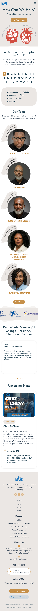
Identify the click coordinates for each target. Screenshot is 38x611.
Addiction (26, 92)
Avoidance (11, 101)
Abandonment (12, 92)
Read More (19, 302)
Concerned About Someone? (19, 523)
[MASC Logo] (4, 3)
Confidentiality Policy (14, 607)
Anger (9, 98)
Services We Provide (19, 533)
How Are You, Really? (19, 527)
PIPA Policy (27, 607)
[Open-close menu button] (35, 3)
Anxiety (19, 98)
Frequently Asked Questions (19, 537)
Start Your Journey (19, 20)
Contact (19, 511)
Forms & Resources (19, 530)
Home (19, 504)
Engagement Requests (19, 597)
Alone (22, 95)
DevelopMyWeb (28, 604)
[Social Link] (15, 494)
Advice (19, 520)
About (19, 507)
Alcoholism (11, 95)
